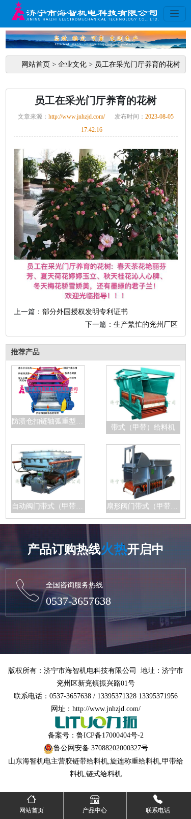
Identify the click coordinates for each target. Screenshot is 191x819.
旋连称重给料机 (135, 761)
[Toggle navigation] (174, 13)
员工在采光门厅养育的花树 (137, 64)
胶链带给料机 (86, 761)
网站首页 (35, 64)
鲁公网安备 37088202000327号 (100, 748)
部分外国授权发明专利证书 (85, 312)
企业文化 (72, 64)
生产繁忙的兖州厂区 (146, 324)
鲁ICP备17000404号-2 (110, 735)
